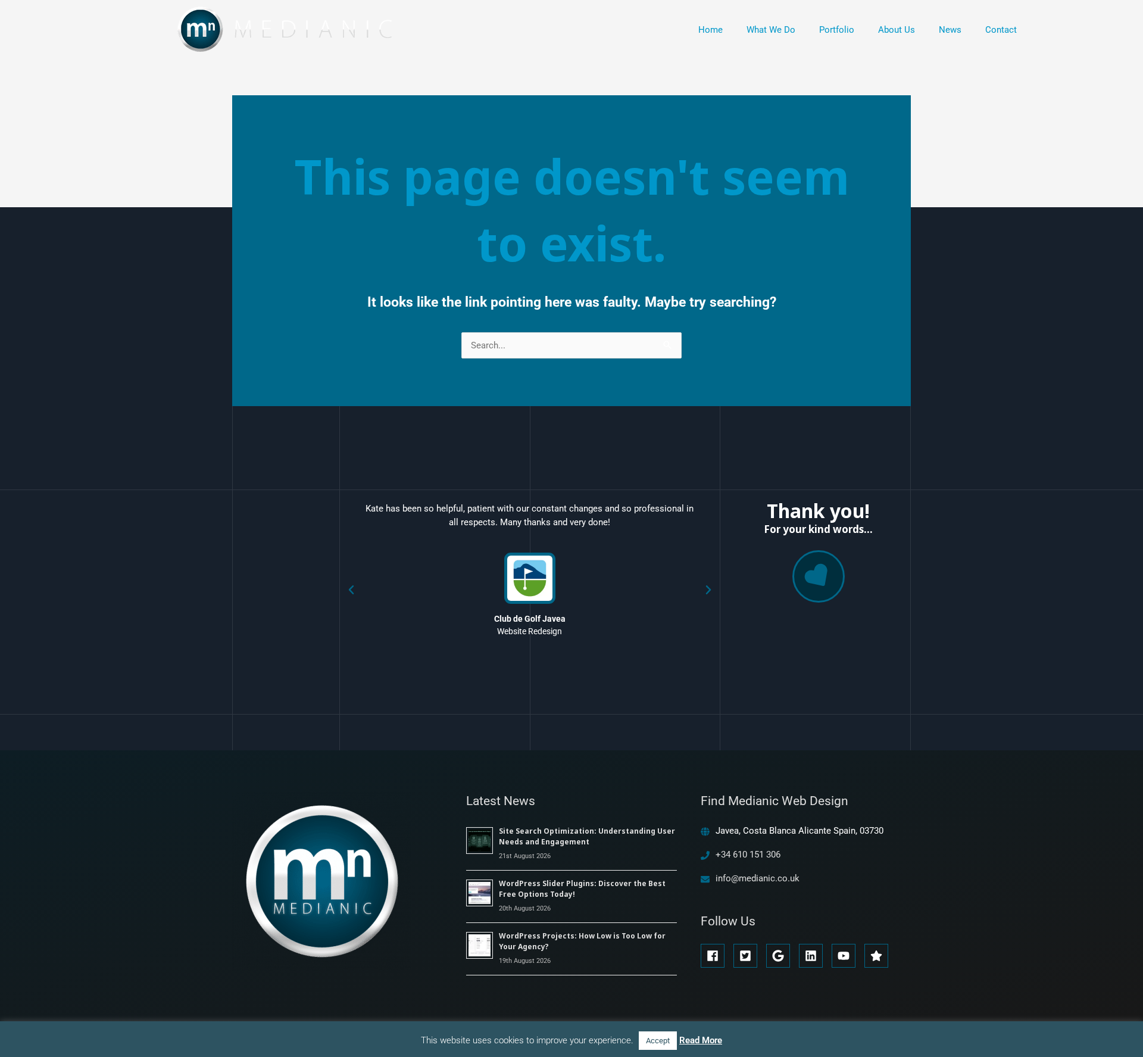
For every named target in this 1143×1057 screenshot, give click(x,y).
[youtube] (847, 956)
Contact (1001, 29)
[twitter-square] (748, 956)
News (950, 29)
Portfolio (836, 29)
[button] (351, 590)
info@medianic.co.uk (758, 878)
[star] (878, 956)
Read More (700, 1040)
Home (710, 29)
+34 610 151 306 (748, 854)
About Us (896, 29)
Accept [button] (658, 1040)
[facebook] (716, 956)
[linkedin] (814, 956)
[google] (781, 956)
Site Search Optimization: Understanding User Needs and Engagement (587, 836)
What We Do (771, 29)
